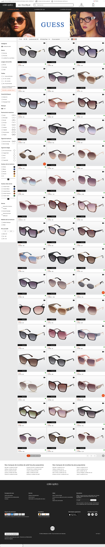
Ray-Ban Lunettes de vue (58, 467)
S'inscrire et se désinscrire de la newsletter (62, 497)
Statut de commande (57, 500)
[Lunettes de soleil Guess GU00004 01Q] (90, 412)
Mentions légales (9, 538)
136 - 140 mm (7, 81)
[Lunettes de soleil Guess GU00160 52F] (61, 386)
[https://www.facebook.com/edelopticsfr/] (89, 514)
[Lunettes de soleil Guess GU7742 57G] (61, 309)
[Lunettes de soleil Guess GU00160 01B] (32, 103)
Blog (53, 498)
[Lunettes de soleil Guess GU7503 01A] (32, 335)
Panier (93, 6)
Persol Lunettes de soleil (10, 470)
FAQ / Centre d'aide (57, 495)
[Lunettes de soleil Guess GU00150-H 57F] (32, 206)
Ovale (4, 125)
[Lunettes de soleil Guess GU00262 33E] (32, 154)
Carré (4, 115)
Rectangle (5, 117)
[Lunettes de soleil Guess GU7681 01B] (61, 52)
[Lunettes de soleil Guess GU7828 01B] (32, 283)
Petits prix (5, 97)
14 (94, 455)
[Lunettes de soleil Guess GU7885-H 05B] (61, 283)
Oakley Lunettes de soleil (11, 469)
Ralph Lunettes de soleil (32, 472)
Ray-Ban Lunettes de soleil (11, 467)
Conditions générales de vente (12, 537)
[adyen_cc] (6, 514)
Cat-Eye (4, 122)
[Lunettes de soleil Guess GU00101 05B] (32, 437)
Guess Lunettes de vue (82, 469)
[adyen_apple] (19, 514)
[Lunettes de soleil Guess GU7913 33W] (32, 180)
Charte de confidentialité (26, 537)
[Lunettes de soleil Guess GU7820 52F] (90, 103)
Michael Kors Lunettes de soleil (34, 469)
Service (30, 493)
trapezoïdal (5, 160)
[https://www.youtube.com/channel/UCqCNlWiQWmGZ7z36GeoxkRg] (96, 514)
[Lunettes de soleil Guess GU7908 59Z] (61, 412)
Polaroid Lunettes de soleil (11, 474)
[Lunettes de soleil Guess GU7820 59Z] (90, 206)
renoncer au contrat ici (12, 534)
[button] (8, 5)
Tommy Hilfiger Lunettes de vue (84, 472)
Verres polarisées (6, 211)
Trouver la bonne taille (8, 90)
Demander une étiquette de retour (37, 498)
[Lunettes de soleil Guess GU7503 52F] (90, 257)
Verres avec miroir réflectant (7, 214)
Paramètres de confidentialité (12, 497)
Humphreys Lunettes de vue (59, 470)
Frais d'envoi (32, 497)
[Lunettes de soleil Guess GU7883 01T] (61, 335)
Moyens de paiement (34, 495)
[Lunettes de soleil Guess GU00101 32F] (61, 154)
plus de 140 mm (7, 83)
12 (87, 455)
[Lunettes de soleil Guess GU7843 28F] (90, 309)
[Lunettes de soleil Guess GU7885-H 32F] (90, 437)
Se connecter (81, 6)
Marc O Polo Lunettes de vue (59, 472)
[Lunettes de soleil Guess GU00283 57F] (90, 386)
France (96, 1)
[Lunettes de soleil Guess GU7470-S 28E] (32, 386)
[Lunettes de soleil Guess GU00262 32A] (90, 283)
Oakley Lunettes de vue (58, 469)
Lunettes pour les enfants (8, 58)
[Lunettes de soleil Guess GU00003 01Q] (61, 129)
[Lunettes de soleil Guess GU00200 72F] (90, 360)
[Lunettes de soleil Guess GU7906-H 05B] (90, 180)
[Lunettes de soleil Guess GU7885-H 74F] (61, 180)
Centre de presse (9, 495)
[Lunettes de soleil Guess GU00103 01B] (32, 232)
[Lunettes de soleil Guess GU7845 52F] (61, 206)
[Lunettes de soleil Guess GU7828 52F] (90, 232)
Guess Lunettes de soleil (32, 470)
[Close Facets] (8, 39)
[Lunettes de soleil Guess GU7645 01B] (32, 52)
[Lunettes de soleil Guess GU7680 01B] (61, 257)
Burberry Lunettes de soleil (33, 474)
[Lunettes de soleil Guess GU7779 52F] (32, 360)
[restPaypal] (16, 514)
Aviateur (5, 127)
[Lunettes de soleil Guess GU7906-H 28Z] (32, 129)
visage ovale (5, 153)
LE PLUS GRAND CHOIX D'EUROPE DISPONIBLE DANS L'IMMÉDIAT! (19, 1)
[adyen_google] (23, 514)
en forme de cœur (7, 150)
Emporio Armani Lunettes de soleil (35, 467)
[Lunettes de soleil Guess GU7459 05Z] (61, 232)
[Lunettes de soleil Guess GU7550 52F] (61, 437)
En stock (5, 99)
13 (91, 455)
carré (4, 157)
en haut (98, 533)
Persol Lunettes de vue (82, 467)
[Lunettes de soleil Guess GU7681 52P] (32, 412)
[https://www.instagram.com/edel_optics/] (92, 514)
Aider (53, 493)
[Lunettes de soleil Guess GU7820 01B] (90, 52)
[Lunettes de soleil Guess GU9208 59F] (61, 103)
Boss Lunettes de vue (82, 470)
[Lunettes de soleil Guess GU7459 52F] (32, 309)
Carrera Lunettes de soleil (11, 472)
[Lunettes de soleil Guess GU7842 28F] (90, 154)
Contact (6, 498)
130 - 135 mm (7, 78)
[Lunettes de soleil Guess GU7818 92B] (90, 335)
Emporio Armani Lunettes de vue (60, 474)
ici (84, 502)
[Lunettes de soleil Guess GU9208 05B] (61, 77)
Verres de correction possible (7, 207)
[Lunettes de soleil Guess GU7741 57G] (90, 77)
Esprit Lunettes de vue (82, 474)
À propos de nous (9, 493)
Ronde (4, 120)
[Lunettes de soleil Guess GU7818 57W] (32, 257)
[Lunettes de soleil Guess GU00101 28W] (32, 77)
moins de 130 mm (8, 76)
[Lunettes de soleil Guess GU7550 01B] (61, 360)
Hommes (5, 55)
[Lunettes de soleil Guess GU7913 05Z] (90, 129)
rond (4, 155)
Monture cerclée (6, 141)
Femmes (5, 53)
